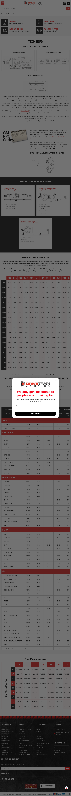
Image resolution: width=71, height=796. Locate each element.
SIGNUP (35, 413)
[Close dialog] (56, 380)
